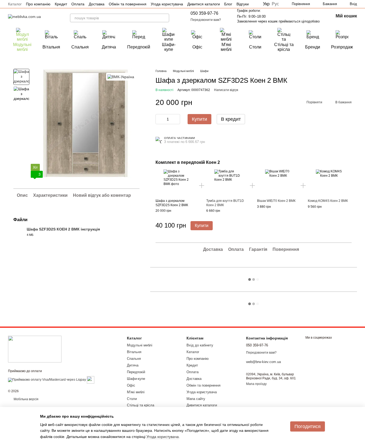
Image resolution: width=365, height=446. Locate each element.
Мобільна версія (25, 399)
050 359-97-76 (204, 13)
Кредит (61, 4)
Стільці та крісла (284, 47)
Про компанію (38, 4)
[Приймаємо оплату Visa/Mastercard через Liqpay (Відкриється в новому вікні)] (47, 379)
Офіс (197, 47)
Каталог (15, 4)
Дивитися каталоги (203, 4)
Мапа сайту (196, 399)
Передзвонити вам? (206, 20)
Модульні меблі (22, 47)
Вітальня (51, 47)
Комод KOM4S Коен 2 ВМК (328, 201)
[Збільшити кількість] (176, 119)
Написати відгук (226, 90)
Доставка (96, 4)
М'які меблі (226, 47)
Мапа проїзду (256, 384)
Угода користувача (167, 4)
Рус (275, 4)
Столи (255, 47)
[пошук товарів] (165, 18)
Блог (228, 4)
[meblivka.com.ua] (34, 349)
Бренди (312, 47)
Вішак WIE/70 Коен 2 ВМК (276, 201)
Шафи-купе (169, 47)
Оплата (77, 4)
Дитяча (109, 47)
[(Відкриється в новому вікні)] (90, 379)
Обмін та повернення (127, 4)
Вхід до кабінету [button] (200, 345)
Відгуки (242, 4)
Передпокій (138, 47)
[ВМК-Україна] (120, 77)
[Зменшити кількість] (159, 119)
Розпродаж (342, 47)
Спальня (80, 47)
